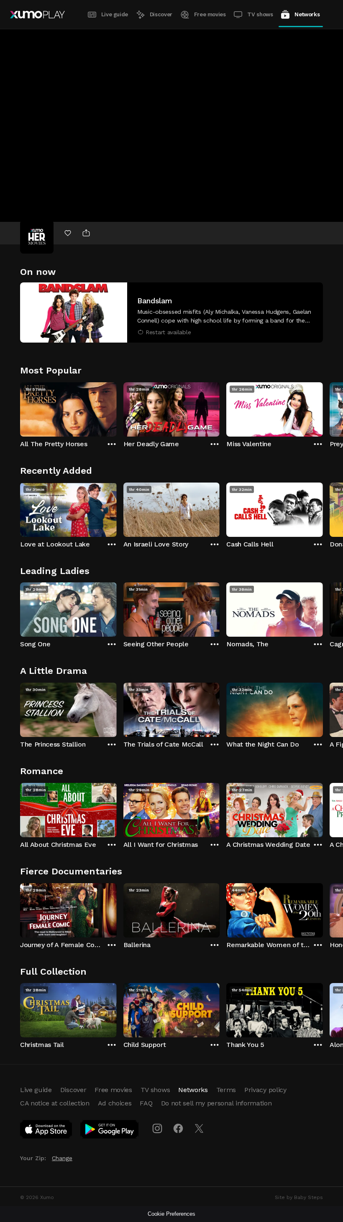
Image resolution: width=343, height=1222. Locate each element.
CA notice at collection (55, 1103)
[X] (199, 1128)
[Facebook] (178, 1128)
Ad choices (115, 1103)
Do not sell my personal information (216, 1103)
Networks (307, 14)
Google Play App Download (109, 1130)
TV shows (260, 14)
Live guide (114, 14)
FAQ (146, 1103)
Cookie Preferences (171, 1214)
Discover (161, 14)
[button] (171, 312)
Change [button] (62, 1158)
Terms (226, 1090)
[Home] (37, 14)
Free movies (210, 14)
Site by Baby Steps (299, 1197)
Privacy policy (265, 1090)
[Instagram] (157, 1128)
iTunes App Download (46, 1130)
